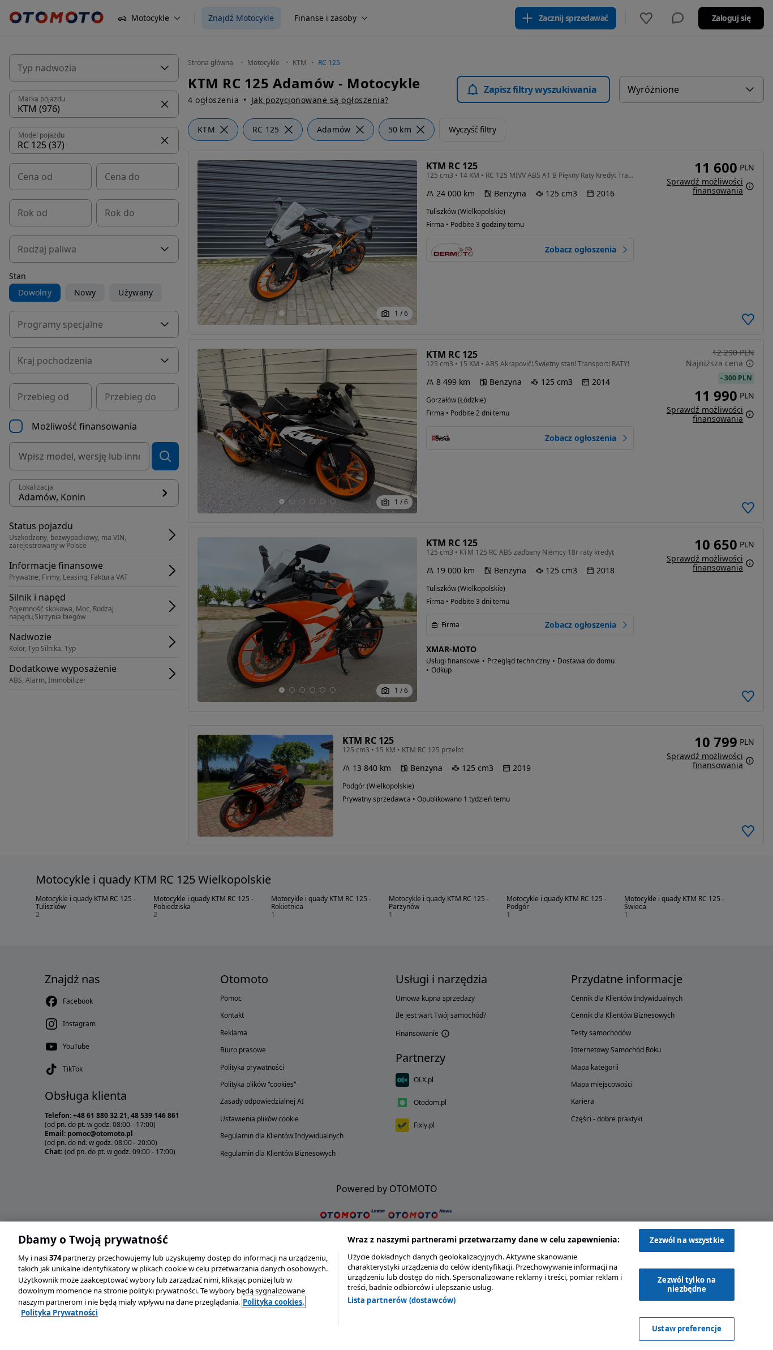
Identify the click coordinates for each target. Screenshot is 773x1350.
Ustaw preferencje (687, 1328)
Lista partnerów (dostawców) (401, 1300)
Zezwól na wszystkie (687, 1240)
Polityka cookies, (273, 1302)
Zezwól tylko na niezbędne (687, 1284)
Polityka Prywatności (59, 1313)
